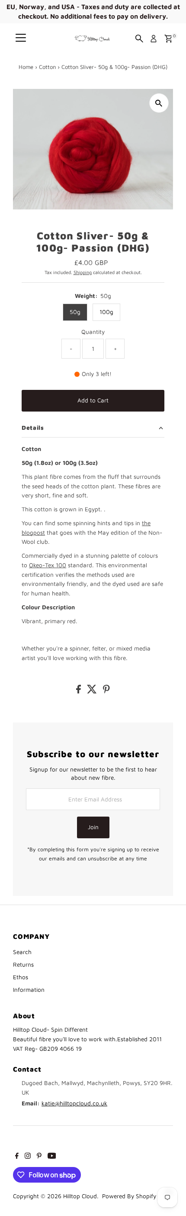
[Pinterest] (39, 1156)
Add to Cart (93, 400)
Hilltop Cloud (80, 1196)
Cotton (47, 66)
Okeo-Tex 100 (47, 565)
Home (26, 66)
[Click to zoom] (159, 103)
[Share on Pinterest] (106, 691)
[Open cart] (168, 38)
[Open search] (139, 38)
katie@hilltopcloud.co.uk (74, 1103)
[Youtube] (51, 1156)
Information (29, 989)
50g (75, 311)
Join (93, 827)
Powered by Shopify (129, 1196)
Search (22, 951)
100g (106, 311)
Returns (23, 964)
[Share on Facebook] (79, 691)
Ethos (20, 977)
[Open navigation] (21, 38)
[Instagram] (27, 1156)
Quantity (93, 331)
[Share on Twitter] (93, 691)
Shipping (83, 272)
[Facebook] (17, 1156)
